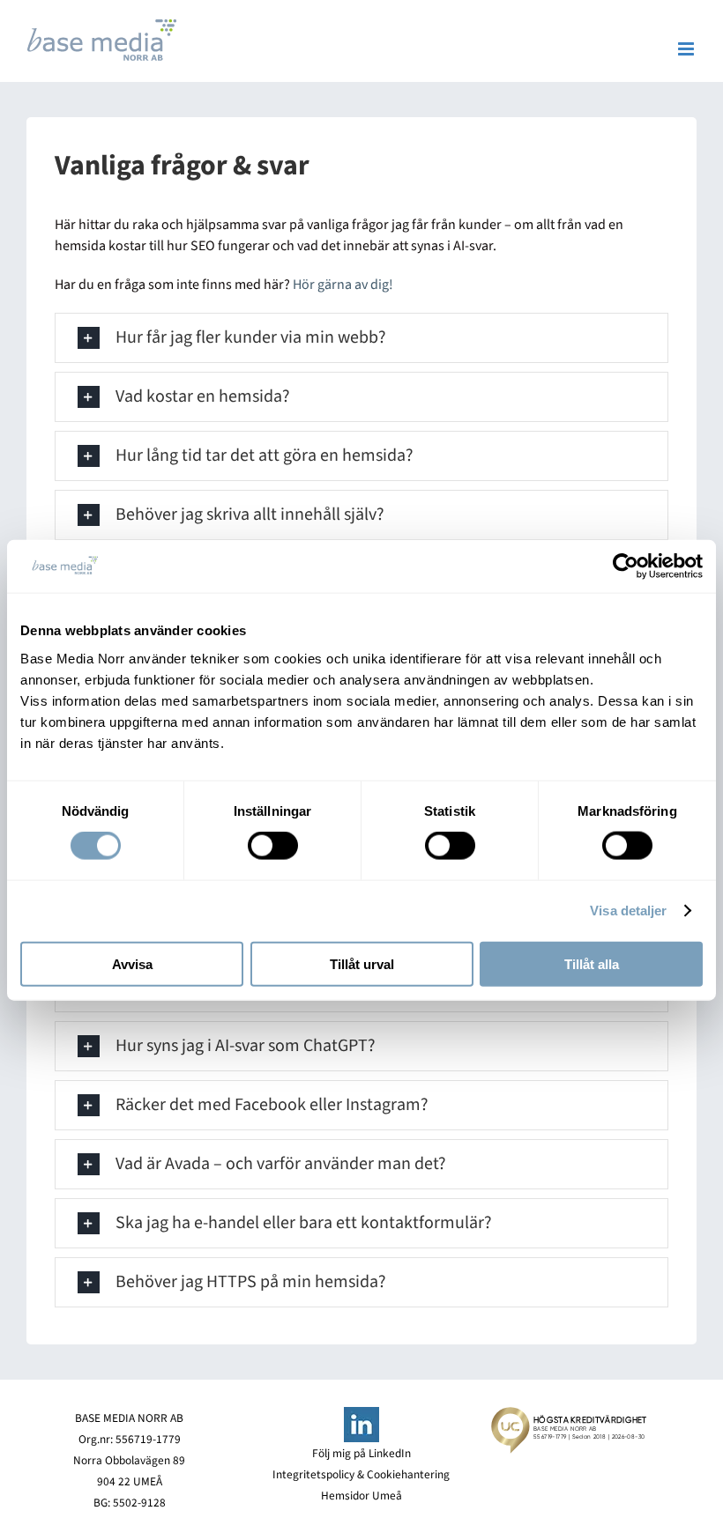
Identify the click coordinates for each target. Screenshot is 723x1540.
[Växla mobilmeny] (687, 49)
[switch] (273, 846)
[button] (361, 338)
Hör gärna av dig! (343, 284)
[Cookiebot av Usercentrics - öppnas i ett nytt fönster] (625, 566)
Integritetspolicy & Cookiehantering (361, 1474)
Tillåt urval (362, 963)
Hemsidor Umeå (361, 1495)
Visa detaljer (628, 910)
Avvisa (132, 963)
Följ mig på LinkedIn (361, 1453)
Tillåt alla (591, 963)
